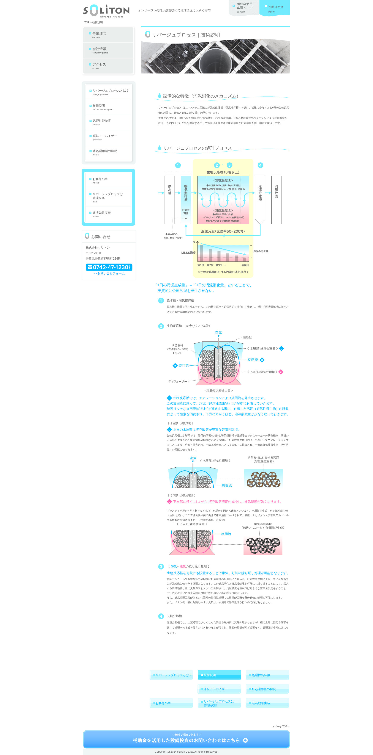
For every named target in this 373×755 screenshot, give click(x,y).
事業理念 (99, 34)
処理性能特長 (102, 122)
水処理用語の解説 (105, 152)
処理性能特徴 (261, 675)
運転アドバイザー (105, 137)
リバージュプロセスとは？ (111, 92)
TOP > (88, 22)
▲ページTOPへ (281, 726)
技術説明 (103, 107)
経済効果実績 (102, 214)
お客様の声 (100, 180)
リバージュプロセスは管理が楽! (108, 197)
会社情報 (100, 50)
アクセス (99, 66)
